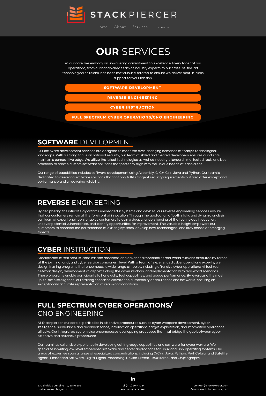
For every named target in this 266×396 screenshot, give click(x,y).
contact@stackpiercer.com (211, 385)
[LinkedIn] (133, 379)
